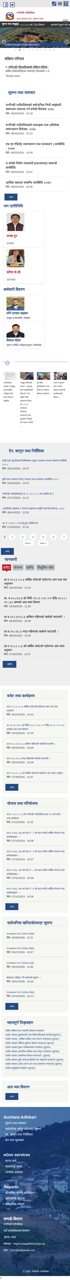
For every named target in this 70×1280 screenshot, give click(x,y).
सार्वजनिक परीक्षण (14, 1204)
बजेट (6, 568)
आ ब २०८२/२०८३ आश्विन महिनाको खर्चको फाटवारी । (34, 617)
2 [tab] (19, 49)
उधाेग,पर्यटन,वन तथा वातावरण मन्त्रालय (36, 1063)
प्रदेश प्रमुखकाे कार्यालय (16, 1068)
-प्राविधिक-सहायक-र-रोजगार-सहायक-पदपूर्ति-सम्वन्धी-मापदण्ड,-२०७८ (33, 508)
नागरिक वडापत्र (14, 1172)
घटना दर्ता (10, 1161)
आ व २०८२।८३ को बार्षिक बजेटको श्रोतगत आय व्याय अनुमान (35, 773)
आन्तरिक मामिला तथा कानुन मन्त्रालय (35, 1051)
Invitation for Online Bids (20, 933)
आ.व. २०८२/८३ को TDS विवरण (24, 24)
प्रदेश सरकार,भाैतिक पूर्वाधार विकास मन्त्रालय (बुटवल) (29, 1043)
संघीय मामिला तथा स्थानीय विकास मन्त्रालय (24, 1030)
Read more (13, 75)
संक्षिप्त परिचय (14, 59)
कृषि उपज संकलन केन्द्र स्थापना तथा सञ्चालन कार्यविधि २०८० (30, 479)
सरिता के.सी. (13, 272)
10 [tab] (54, 49)
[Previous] (3, 42)
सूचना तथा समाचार (15, 1123)
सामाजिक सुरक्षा (13, 1166)
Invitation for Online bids (20, 962)
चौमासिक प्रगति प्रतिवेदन (19, 1193)
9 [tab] (49, 49)
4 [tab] (28, 49)
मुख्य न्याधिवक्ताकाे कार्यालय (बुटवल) (34, 1047)
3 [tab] (23, 49)
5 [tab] (32, 49)
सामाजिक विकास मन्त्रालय (30, 1055)
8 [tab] (45, 49)
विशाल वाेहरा (13, 340)
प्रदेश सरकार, (11, 1047)
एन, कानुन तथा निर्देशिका (19, 1134)
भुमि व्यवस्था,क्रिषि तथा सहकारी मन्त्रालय (36, 1059)
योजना (18, 567)
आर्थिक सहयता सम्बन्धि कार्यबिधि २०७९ (28, 182)
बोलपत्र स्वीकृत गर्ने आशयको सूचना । (24, 977)
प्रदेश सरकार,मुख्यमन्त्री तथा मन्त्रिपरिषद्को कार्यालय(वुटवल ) (33, 1034)
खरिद (30, 567)
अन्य (11, 197)
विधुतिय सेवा (45, 567)
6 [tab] (36, 49)
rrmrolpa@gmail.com (22, 1250)
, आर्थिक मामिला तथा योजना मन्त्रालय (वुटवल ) (38, 1038)
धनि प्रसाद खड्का (17, 313)
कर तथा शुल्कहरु (14, 1140)
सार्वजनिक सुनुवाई (15, 1198)
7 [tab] (41, 49)
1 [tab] (15, 49)
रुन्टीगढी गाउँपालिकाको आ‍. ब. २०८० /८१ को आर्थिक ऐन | (28, 493)
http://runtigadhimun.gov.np (29, 1243)
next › (28, 543)
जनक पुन (11, 236)
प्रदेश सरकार (11, 1038)
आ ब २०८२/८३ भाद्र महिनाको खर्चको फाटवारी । (31, 631)
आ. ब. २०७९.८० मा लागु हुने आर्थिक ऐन (20, 523)
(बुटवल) (55, 1051)
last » (43, 543)
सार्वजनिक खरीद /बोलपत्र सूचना (23, 1129)
